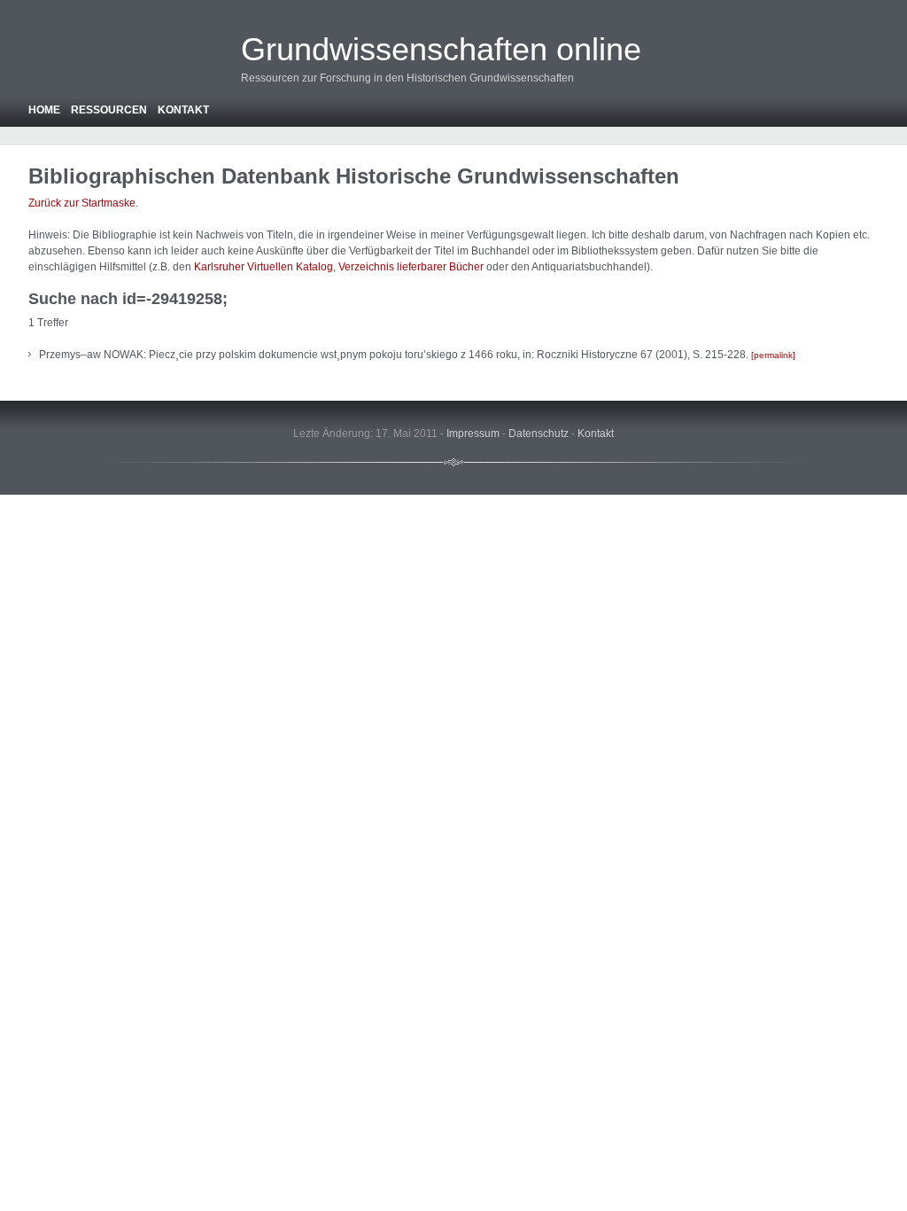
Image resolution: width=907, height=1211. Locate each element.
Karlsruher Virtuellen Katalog (263, 267)
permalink (773, 355)
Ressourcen (109, 110)
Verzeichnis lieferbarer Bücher (411, 267)
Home (44, 110)
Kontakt (183, 110)
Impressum (473, 433)
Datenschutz (538, 433)
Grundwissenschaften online (441, 49)
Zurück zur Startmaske (82, 203)
